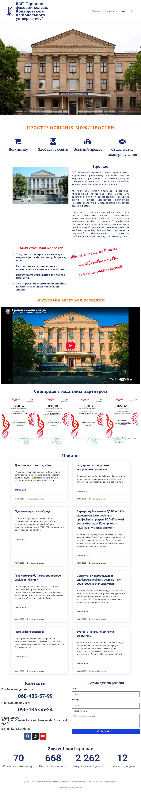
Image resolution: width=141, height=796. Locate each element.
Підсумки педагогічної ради (32, 511)
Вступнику (18, 149)
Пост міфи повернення (29, 631)
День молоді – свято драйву (33, 465)
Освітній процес (87, 149)
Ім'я (74, 688)
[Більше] (123, 11)
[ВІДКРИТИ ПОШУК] (132, 11)
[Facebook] (27, 736)
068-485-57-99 (35, 696)
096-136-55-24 (35, 710)
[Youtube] (43, 736)
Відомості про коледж (103, 11)
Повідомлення (79, 711)
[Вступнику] (18, 141)
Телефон (76, 700)
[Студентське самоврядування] (122, 141)
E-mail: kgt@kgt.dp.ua (16, 728)
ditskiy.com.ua (76, 787)
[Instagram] (35, 736)
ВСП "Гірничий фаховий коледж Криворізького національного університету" (32, 11)
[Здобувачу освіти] (53, 141)
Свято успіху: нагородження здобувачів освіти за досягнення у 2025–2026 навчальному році (98, 579)
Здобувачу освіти (53, 149)
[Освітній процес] (87, 141)
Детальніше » (21, 490)
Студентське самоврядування (122, 152)
